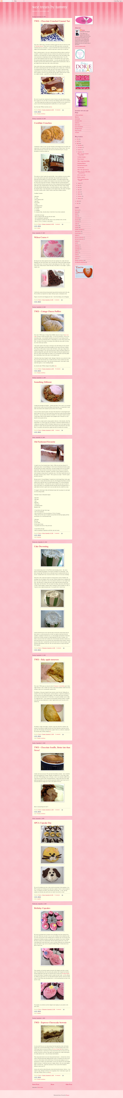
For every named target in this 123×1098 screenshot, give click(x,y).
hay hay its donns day (79, 239)
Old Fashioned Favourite (44, 441)
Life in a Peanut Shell (57, 1049)
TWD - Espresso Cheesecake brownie (50, 1022)
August (79, 183)
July (79, 185)
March (79, 194)
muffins (76, 250)
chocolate (39, 537)
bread (76, 214)
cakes (76, 216)
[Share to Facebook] (39, 112)
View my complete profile (80, 46)
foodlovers (77, 122)
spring (76, 258)
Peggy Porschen (78, 130)
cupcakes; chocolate (79, 229)
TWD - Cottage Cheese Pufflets (47, 311)
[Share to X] (37, 112)
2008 (78, 201)
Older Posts (69, 1084)
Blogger (67, 1095)
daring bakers (77, 231)
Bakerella (77, 117)
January (79, 198)
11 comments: (58, 734)
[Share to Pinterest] (40, 112)
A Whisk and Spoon (79, 115)
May (79, 189)
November (80, 147)
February (80, 196)
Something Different (43, 381)
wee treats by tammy (50, 6)
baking (76, 212)
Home (52, 1084)
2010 (78, 141)
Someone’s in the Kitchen (59, 686)
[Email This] (35, 112)
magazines (77, 245)
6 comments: (59, 648)
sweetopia (77, 132)
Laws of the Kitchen (79, 126)
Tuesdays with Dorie (41, 113)
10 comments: (58, 369)
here (51, 107)
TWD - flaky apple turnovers (46, 659)
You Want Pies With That (80, 262)
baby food (77, 210)
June (79, 187)
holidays (76, 241)
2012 (78, 139)
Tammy (83, 30)
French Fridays (78, 233)
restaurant (77, 256)
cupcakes (39, 899)
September (80, 152)
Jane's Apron (77, 124)
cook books (77, 221)
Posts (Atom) (40, 1087)
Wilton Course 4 (41, 237)
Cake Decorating (41, 546)
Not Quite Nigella (65, 973)
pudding (76, 252)
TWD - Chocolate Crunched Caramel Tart (52, 21)
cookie (76, 223)
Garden (76, 235)
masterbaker (77, 248)
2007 (78, 203)
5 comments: (57, 533)
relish (76, 254)
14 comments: (58, 110)
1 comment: (57, 430)
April (79, 192)
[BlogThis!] (36, 112)
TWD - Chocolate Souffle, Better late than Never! (83, 172)
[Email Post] (63, 110)
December (80, 145)
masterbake (77, 247)
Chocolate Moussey (39, 46)
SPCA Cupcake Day (42, 822)
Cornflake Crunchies (43, 122)
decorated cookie (78, 120)
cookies (38, 228)
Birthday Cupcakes (42, 908)
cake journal (77, 119)
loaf (76, 243)
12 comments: (57, 895)
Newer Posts (35, 1084)
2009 (78, 143)
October (79, 149)
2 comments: (57, 224)
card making (77, 217)
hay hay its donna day (79, 237)
